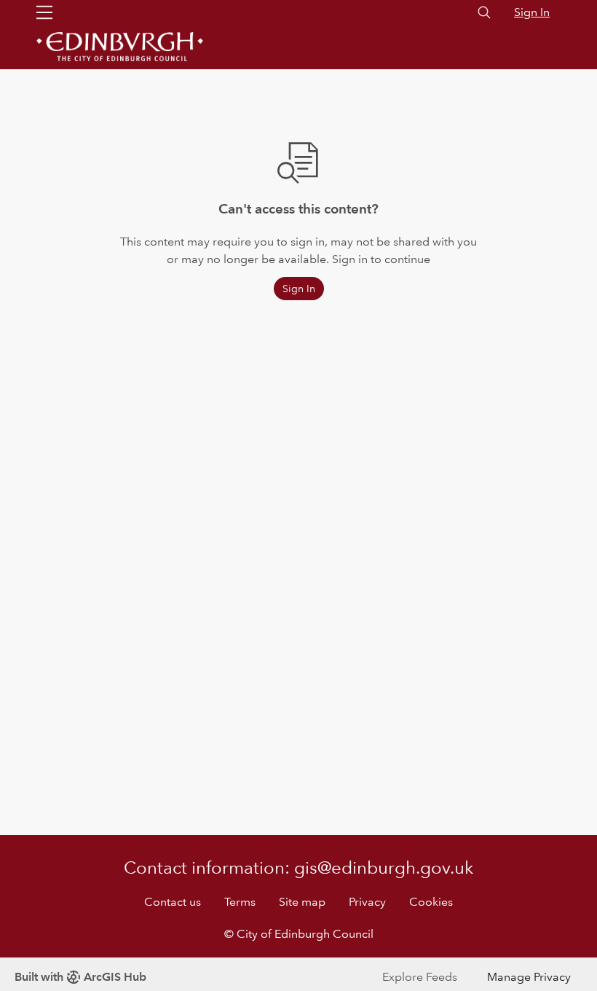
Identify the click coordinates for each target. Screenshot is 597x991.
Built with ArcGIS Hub (80, 977)
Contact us (172, 902)
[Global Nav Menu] (44, 12)
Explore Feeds (419, 977)
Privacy (367, 902)
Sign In (532, 12)
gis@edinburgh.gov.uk (383, 867)
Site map (302, 902)
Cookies (431, 902)
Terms (240, 902)
